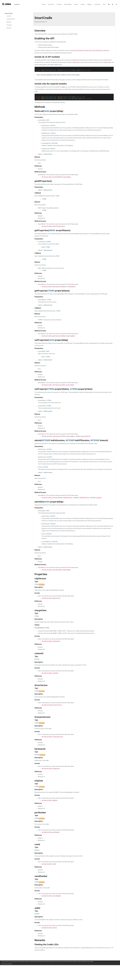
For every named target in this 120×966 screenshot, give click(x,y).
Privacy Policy (10, 963)
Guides (76, 4)
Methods (9, 22)
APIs (104, 4)
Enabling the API (11, 19)
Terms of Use (5, 963)
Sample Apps (68, 4)
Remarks (9, 28)
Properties (9, 25)
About (44, 4)
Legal (2, 963)
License (83, 4)
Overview (9, 16)
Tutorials (59, 4)
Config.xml (97, 4)
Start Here (51, 4)
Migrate (89, 4)
